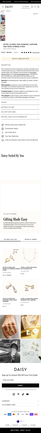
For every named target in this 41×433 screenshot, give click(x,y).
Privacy (15, 425)
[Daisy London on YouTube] (27, 394)
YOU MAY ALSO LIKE (10, 239)
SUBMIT (20, 385)
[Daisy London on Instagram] (14, 394)
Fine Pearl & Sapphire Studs (21, 74)
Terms (7, 425)
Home (2, 11)
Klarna (33, 425)
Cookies (24, 425)
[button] (38, 7)
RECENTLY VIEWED (31, 239)
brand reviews (36, 52)
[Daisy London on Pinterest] (18, 394)
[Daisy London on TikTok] (23, 394)
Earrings (8, 11)
